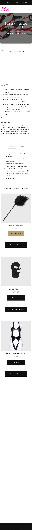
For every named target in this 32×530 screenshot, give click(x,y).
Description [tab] (12, 147)
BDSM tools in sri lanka (17, 129)
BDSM (9, 122)
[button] (16, 280)
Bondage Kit (14, 131)
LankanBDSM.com (10, 133)
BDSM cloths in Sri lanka (15, 125)
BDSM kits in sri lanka (18, 127)
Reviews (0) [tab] (22, 147)
